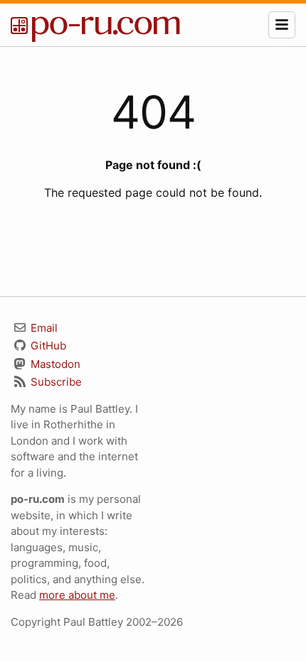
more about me (77, 595)
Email (43, 328)
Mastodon (54, 364)
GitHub (47, 345)
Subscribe (55, 382)
